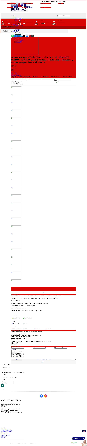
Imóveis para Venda (5, 434)
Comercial (17, 21)
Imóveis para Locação (5, 435)
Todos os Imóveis (19, 18)
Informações (15, 37)
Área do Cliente (18, 41)
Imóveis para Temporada (3, 437)
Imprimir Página (14, 72)
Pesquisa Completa (19, 40)
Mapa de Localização (5, 430)
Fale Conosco (18, 42)
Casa (16, 20)
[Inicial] (19, 11)
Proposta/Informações (16, 75)
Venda (14, 17)
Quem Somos (18, 38)
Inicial (14, 15)
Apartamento (18, 19)
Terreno (17, 23)
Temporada (15, 31)
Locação (14, 24)
